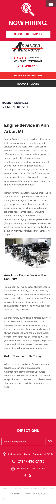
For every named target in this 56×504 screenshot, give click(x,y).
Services (21, 102)
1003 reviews (34, 58)
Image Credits (15, 493)
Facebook (25, 475)
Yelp (30, 475)
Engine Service (17, 107)
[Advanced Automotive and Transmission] (28, 46)
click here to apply (28, 34)
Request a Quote (28, 83)
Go (49, 441)
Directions (28, 431)
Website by (35, 494)
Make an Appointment (28, 75)
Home (6, 102)
